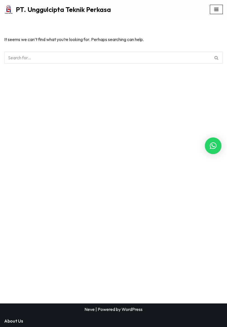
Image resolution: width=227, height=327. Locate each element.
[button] (213, 145)
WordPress (132, 309)
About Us (13, 321)
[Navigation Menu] (216, 9)
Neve (89, 309)
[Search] (216, 58)
